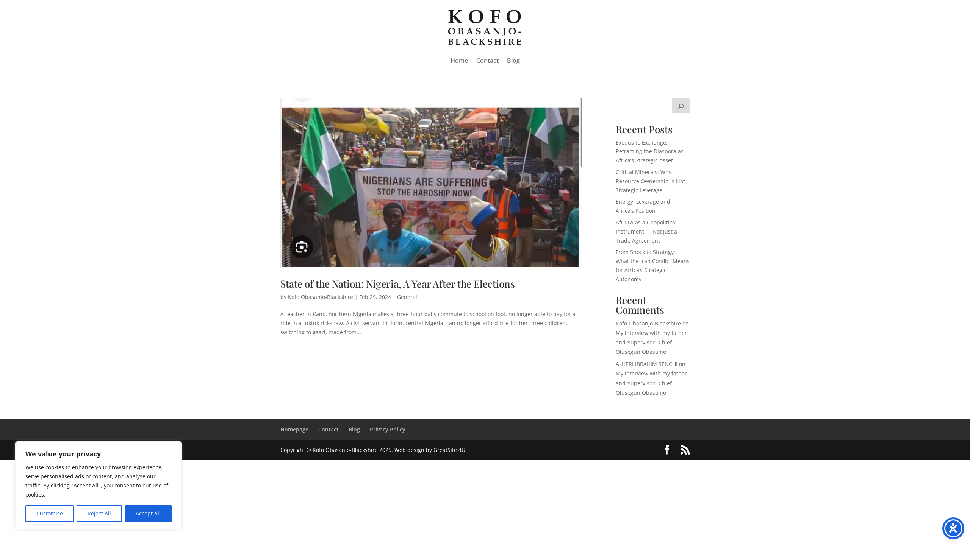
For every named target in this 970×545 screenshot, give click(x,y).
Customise (49, 513)
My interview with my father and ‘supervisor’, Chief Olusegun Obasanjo (651, 342)
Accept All (148, 513)
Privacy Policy (387, 429)
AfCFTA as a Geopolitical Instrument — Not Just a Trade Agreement (646, 231)
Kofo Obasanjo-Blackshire (320, 297)
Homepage (294, 429)
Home (459, 60)
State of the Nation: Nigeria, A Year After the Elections (397, 283)
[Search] (681, 105)
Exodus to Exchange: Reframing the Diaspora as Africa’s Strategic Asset (650, 151)
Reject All (99, 513)
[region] (98, 485)
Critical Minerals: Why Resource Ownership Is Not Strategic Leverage (650, 181)
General (407, 297)
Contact (487, 60)
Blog (513, 60)
